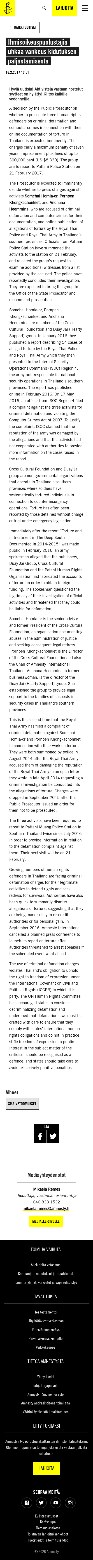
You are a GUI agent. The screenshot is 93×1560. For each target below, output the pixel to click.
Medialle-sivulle (46, 1221)
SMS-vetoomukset (22, 1103)
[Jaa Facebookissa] (40, 1136)
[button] (85, 8)
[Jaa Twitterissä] (53, 1136)
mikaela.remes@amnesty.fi (46, 1208)
